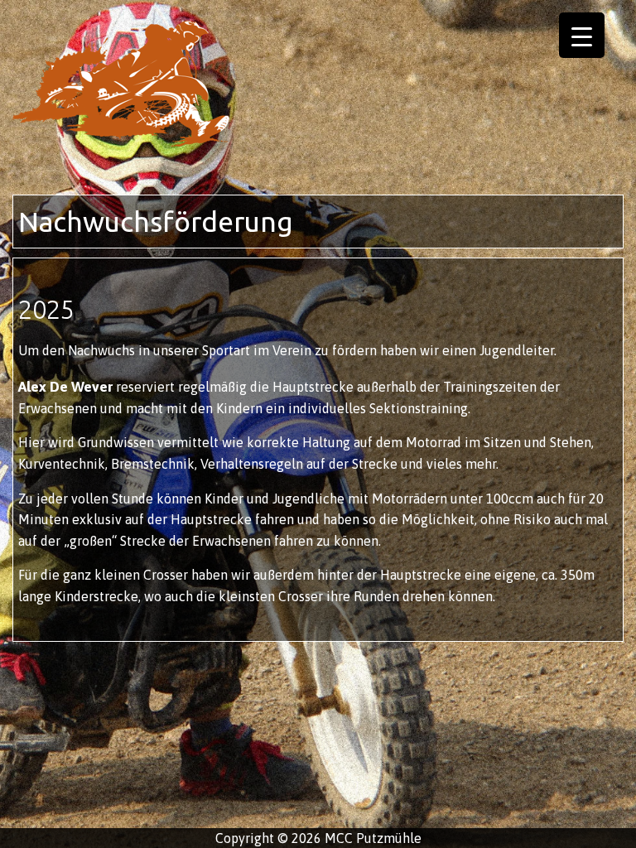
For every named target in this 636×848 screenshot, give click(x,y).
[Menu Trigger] (582, 35)
